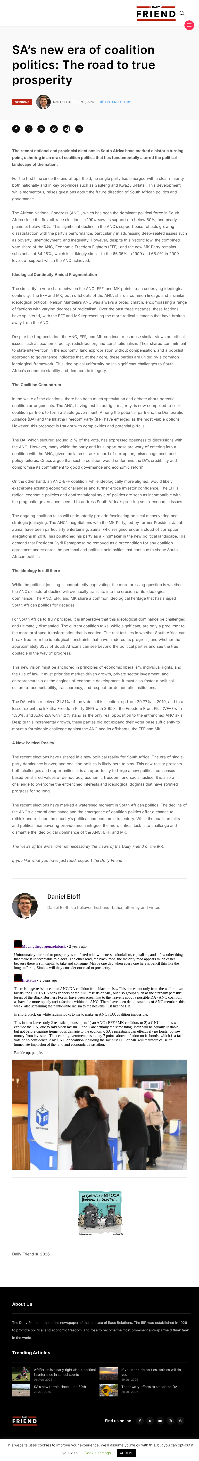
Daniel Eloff (64, 896)
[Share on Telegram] (66, 129)
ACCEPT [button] (126, 1453)
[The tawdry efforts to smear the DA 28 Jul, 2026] (109, 1390)
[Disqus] (99, 998)
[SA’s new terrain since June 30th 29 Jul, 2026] (21, 1390)
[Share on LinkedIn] (41, 129)
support (85, 860)
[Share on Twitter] (29, 129)
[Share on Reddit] (79, 129)
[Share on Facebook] (16, 129)
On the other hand (28, 481)
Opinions (22, 102)
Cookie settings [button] (97, 1453)
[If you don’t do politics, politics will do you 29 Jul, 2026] (109, 1373)
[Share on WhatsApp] (54, 129)
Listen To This (118, 102)
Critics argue (52, 460)
